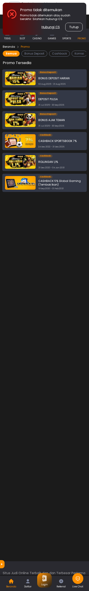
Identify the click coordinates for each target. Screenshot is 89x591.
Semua (11, 53)
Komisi (79, 53)
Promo (25, 47)
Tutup (74, 27)
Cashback (59, 53)
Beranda (9, 47)
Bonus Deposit (34, 53)
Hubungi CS (51, 27)
